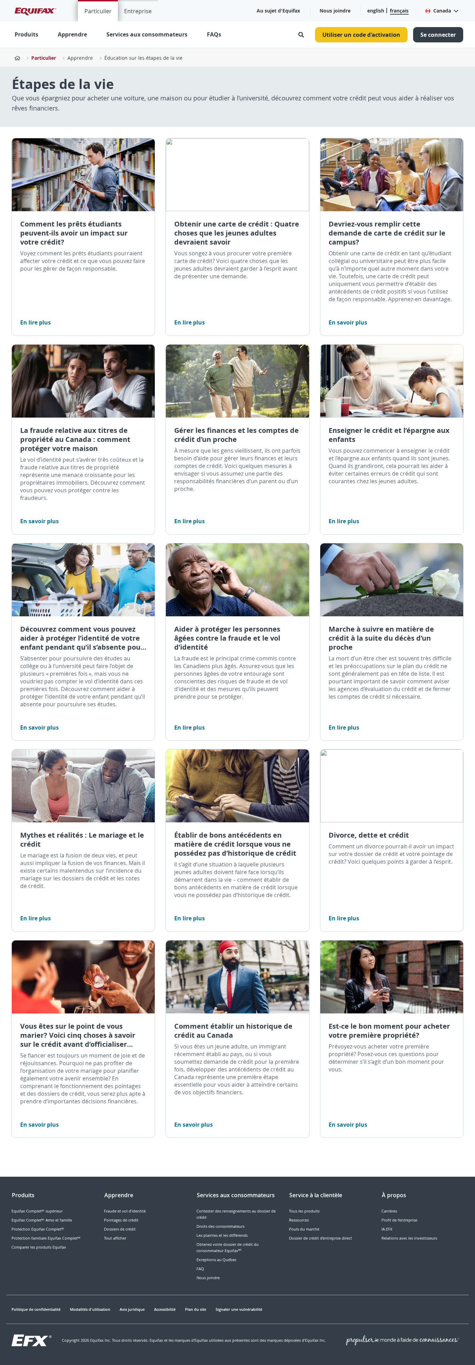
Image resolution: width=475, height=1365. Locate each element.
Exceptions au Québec (216, 1259)
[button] (441, 11)
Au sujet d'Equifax (278, 10)
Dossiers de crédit (120, 1229)
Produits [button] (26, 34)
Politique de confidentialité (36, 1309)
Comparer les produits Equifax (38, 1247)
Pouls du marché (304, 1229)
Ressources (299, 1220)
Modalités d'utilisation (90, 1309)
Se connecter (438, 35)
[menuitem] (98, 11)
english (375, 10)
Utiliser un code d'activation (361, 35)
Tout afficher (115, 1238)
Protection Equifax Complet (37, 1229)
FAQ (200, 1268)
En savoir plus (348, 322)
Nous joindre (335, 10)
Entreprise (138, 11)
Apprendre (72, 34)
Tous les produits (304, 1211)
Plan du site (195, 1309)
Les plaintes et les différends (222, 1235)
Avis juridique (132, 1309)
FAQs (214, 34)
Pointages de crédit (121, 1220)
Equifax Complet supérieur (37, 1211)
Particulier (98, 11)
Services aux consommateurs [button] (146, 34)
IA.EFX (386, 1229)
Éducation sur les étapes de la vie (143, 58)
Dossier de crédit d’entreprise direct (320, 1238)
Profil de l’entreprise (399, 1220)
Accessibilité (165, 1309)
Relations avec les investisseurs (409, 1238)
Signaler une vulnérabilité (239, 1309)
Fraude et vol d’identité (125, 1211)
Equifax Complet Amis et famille (41, 1220)
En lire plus (35, 322)
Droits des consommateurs (220, 1226)
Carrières (389, 1211)
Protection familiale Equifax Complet (46, 1238)
